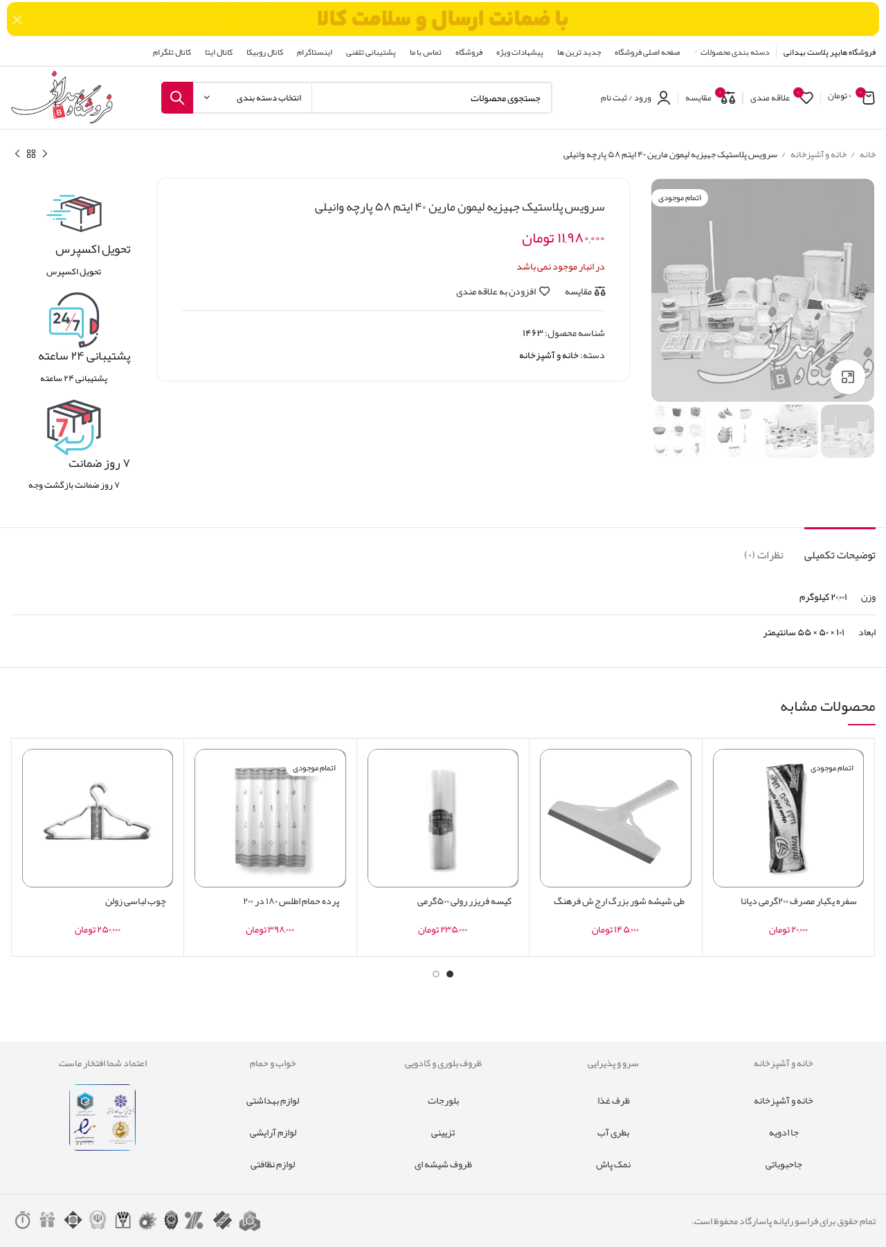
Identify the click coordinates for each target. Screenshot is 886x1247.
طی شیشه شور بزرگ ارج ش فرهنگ (619, 900)
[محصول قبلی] (45, 154)
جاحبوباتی (784, 1164)
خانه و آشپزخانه (818, 154)
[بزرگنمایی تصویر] (848, 377)
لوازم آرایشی (273, 1132)
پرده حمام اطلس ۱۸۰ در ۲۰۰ (291, 900)
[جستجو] (177, 98)
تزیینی (443, 1132)
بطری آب (613, 1132)
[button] (550, 802)
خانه (867, 154)
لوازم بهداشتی (272, 1100)
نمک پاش (613, 1164)
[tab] (840, 548)
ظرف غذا (613, 1100)
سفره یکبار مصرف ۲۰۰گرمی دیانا (799, 900)
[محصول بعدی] (17, 154)
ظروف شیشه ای (443, 1164)
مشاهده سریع (723, 833)
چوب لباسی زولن (135, 900)
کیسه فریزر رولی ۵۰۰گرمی (464, 900)
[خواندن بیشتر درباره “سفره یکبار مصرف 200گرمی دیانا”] (723, 802)
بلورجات (443, 1100)
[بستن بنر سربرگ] (17, 19)
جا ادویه (784, 1132)
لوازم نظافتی (273, 1164)
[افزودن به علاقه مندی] (723, 771)
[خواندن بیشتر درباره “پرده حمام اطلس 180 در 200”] (205, 802)
